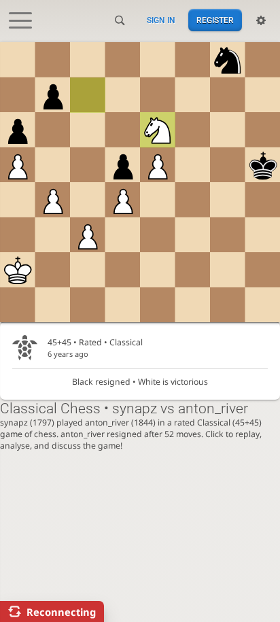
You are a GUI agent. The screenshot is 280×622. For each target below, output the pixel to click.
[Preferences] (261, 20)
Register (215, 20)
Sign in (161, 20)
